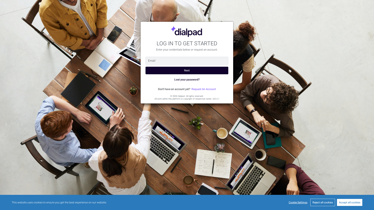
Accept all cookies (349, 202)
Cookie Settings (298, 202)
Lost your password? (187, 79)
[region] (187, 202)
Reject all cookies (322, 202)
